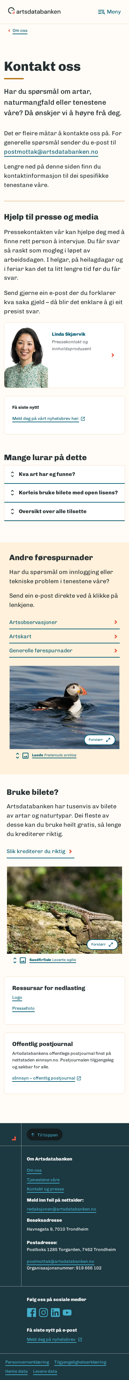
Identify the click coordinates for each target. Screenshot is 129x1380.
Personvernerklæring (27, 1362)
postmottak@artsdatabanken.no (51, 151)
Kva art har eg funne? (47, 474)
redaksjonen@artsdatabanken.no (61, 1209)
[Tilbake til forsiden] (34, 11)
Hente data (16, 1371)
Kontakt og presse (45, 1188)
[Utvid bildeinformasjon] (22, 756)
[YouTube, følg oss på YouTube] (67, 1312)
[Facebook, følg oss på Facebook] (31, 1312)
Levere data (45, 1371)
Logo (17, 997)
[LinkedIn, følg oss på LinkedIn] (55, 1312)
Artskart (20, 636)
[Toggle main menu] (109, 12)
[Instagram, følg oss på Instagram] (43, 1312)
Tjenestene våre (43, 1179)
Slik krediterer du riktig (36, 851)
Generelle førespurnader (40, 650)
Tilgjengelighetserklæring (80, 1362)
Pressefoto (23, 1008)
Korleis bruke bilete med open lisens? (68, 492)
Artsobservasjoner (33, 622)
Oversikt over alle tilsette (53, 511)
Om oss (20, 30)
